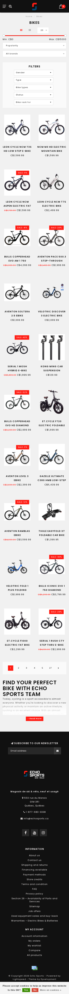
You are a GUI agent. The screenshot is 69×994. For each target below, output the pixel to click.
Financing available (34, 869)
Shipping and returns (34, 864)
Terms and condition (34, 884)
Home (29, 16)
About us (34, 855)
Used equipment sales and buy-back (34, 915)
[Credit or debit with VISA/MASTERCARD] (34, 968)
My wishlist (34, 945)
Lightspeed (19, 979)
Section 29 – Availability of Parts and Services (35, 900)
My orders (34, 940)
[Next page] (58, 668)
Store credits (34, 879)
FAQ (34, 888)
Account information (34, 936)
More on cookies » (50, 990)
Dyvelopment (48, 979)
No (35, 990)
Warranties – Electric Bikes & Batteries (34, 920)
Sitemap (34, 906)
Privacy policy (34, 893)
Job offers (34, 911)
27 (50, 668)
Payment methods (34, 874)
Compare (34, 950)
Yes (26, 990)
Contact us (35, 860)
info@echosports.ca (36, 818)
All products (34, 955)
